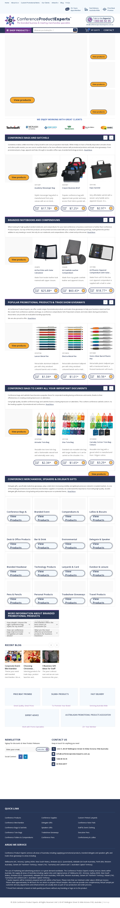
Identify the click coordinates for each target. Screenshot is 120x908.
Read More (88, 150)
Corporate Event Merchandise (12, 667)
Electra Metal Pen (42, 356)
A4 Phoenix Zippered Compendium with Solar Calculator (72, 271)
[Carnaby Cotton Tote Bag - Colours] (74, 424)
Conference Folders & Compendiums (19, 837)
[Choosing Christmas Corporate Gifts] (32, 656)
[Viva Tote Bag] (47, 424)
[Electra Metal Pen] (46, 338)
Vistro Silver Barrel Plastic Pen (72, 357)
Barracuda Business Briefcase (102, 188)
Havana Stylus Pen (97, 356)
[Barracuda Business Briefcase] (101, 169)
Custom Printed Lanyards (87, 818)
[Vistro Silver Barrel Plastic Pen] (73, 338)
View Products (16, 518)
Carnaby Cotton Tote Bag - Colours (74, 443)
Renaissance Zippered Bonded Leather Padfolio (100, 271)
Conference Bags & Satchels (16, 827)
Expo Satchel (67, 188)
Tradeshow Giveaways (50, 832)
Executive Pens (83, 832)
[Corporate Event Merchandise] (13, 656)
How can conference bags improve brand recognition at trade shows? (15, 633)
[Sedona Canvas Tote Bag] (101, 424)
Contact (109, 30)
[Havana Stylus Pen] (101, 338)
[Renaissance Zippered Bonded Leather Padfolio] (101, 252)
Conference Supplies (49, 818)
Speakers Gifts (46, 827)
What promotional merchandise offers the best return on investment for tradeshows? (43, 624)
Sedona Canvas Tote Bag (100, 442)
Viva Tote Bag (41, 442)
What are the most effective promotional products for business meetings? (43, 633)
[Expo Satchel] (73, 170)
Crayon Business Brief (43, 188)
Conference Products (13, 818)
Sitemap (106, 902)
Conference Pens (47, 837)
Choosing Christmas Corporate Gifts (31, 667)
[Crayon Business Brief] (46, 170)
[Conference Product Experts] (38, 20)
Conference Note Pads (86, 823)
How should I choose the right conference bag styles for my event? (17, 624)
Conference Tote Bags (13, 832)
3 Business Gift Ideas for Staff (49, 667)
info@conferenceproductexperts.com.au (99, 25)
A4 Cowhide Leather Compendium (43, 271)
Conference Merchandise (14, 823)
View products (22, 100)
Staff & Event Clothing (86, 827)
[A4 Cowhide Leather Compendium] (46, 252)
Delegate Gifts (46, 823)
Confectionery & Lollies (87, 837)
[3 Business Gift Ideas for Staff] (50, 656)
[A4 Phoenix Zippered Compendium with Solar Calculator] (73, 252)
